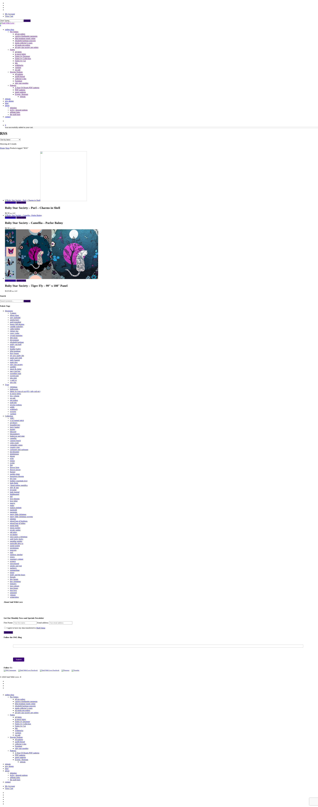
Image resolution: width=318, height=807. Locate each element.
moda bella (14, 526)
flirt (11, 465)
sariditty (13, 367)
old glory (13, 532)
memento (13, 512)
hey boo (13, 479)
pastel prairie (15, 546)
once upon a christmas (18, 537)
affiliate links (15, 777)
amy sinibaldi (15, 318)
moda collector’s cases (23, 708)
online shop (9, 695)
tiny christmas (15, 581)
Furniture (18, 746)
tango (12, 572)
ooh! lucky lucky (16, 539)
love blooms (15, 499)
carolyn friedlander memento (26, 701)
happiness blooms (17, 476)
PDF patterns (20, 755)
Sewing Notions (16, 737)
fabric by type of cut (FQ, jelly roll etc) (25, 391)
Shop (7, 148)
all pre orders (20, 699)
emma (12, 461)
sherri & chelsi (15, 369)
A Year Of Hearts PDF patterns (27, 753)
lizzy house (14, 353)
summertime (15, 570)
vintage (13, 595)
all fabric (18, 717)
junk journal (14, 492)
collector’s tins (20, 744)
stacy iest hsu (15, 371)
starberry (13, 568)
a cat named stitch (17, 420)
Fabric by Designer (22, 722)
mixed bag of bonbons (18, 521)
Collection (9, 416)
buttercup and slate (17, 436)
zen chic (13, 382)
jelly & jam (14, 487)
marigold (13, 510)
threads (13, 577)
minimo (13, 519)
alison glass (14, 315)
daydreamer (14, 452)
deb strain (14, 338)
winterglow (14, 597)
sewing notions (16, 405)
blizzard (13, 432)
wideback (14, 409)
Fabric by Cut (20, 726)
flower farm (14, 467)
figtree (12, 347)
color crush (14, 443)
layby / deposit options (19, 775)
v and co (13, 380)
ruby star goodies (21, 748)
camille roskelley (16, 326)
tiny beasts (14, 579)
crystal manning (16, 335)
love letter (14, 501)
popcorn (13, 550)
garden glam (15, 474)
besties (12, 429)
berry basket (15, 427)
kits (16, 728)
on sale (12, 398)
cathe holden (15, 329)
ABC (12, 418)
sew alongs (9, 766)
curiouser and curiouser (19, 449)
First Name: (8, 623)
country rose (15, 447)
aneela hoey (14, 320)
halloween (14, 389)
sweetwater (14, 376)
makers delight (15, 508)
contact (8, 782)
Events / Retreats (21, 760)
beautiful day (15, 425)
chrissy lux (14, 331)
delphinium (14, 454)
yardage (13, 414)
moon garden (15, 528)
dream (12, 456)
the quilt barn (15, 780)
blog (6, 768)
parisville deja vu (16, 543)
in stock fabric (15, 394)
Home (2, 148)
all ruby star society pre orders (26, 713)
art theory (13, 423)
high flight (14, 483)
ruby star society (16, 364)
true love (13, 590)
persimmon (14, 548)
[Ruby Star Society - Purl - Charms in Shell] (46, 200)
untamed (13, 593)
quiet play (14, 362)
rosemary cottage (16, 559)
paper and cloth (16, 358)
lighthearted (14, 494)
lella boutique (15, 351)
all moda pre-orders (22, 710)
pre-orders (14, 400)
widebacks (19, 730)
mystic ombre (15, 530)
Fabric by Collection (23, 724)
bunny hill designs (17, 324)
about (7, 771)
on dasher (14, 534)
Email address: (43, 623)
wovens (13, 411)
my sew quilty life (17, 356)
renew (12, 557)
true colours (14, 586)
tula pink (13, 378)
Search (27, 21)
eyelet (12, 463)
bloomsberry (15, 434)
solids (12, 407)
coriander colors (16, 445)
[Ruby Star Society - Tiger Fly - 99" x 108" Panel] (51, 278)
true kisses (14, 588)
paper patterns (20, 757)
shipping (13, 773)
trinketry (13, 584)
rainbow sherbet (16, 555)
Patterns (13, 751)
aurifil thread (20, 742)
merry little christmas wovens (21, 517)
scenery (13, 561)
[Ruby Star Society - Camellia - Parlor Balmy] (23, 215)
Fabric (12, 715)
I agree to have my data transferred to (25, 628)
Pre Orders (14, 697)
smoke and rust (16, 566)
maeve (12, 503)
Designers (9, 311)
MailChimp (40, 628)
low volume (14, 396)
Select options (10, 203)
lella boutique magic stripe (25, 704)
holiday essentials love (18, 481)
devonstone (14, 340)
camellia (13, 438)
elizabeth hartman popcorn (25, 706)
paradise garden (16, 541)
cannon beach (15, 441)
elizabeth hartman (17, 342)
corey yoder (14, 333)
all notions (19, 739)
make (12, 505)
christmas (13, 387)
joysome (13, 490)
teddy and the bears (17, 575)
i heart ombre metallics (19, 485)
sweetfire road (15, 373)
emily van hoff (15, 344)
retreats (22, 762)
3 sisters (13, 313)
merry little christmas (18, 514)
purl (11, 552)
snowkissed (14, 564)
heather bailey (15, 349)
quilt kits (13, 403)
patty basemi (15, 360)
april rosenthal (15, 322)
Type (7, 385)
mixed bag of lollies (17, 523)
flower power (15, 470)
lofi (11, 496)
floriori (12, 472)
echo (12, 458)
